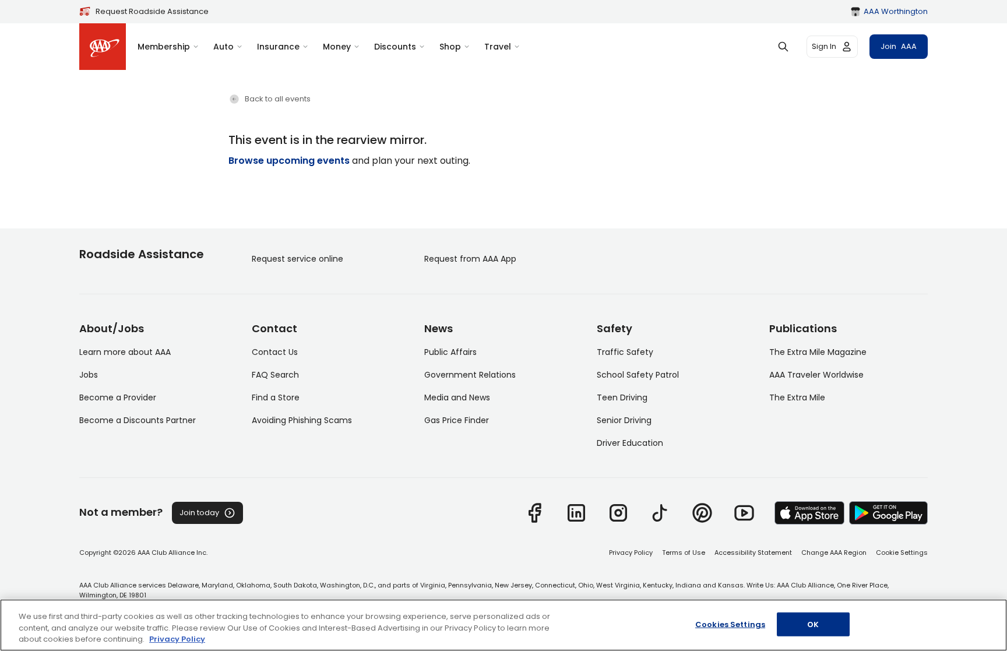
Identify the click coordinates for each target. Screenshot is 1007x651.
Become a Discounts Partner (137, 420)
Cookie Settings (902, 552)
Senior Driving (624, 420)
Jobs (88, 375)
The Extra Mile (797, 397)
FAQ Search (275, 375)
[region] (503, 625)
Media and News (457, 397)
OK (813, 623)
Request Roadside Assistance (152, 11)
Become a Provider (117, 397)
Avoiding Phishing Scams (302, 420)
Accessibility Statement (753, 552)
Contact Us (275, 352)
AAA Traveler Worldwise (816, 375)
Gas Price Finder (456, 420)
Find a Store (276, 397)
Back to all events (278, 98)
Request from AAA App (470, 259)
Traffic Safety (625, 352)
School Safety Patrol (638, 375)
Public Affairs (450, 352)
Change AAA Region (834, 552)
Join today (199, 512)
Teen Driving (622, 397)
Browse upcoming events (289, 160)
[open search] (783, 46)
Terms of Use (683, 552)
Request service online (297, 259)
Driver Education (630, 443)
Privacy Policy (631, 552)
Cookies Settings (730, 623)
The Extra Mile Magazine (818, 352)
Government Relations (470, 375)
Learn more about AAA (125, 352)
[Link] (534, 513)
